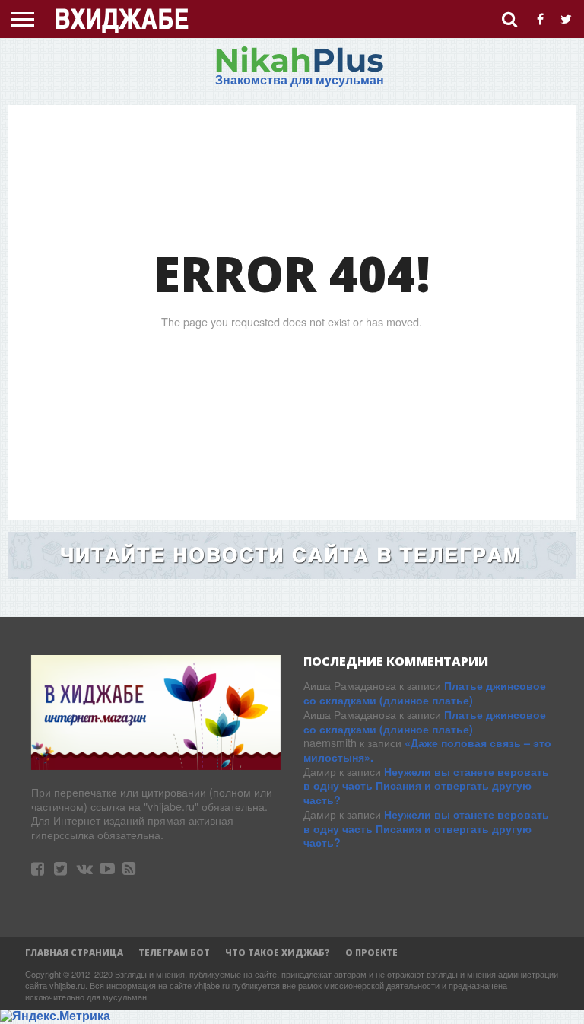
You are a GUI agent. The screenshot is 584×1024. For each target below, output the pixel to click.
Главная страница (74, 952)
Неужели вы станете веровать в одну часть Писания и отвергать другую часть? (426, 785)
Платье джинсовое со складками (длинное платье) (424, 693)
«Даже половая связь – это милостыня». (427, 750)
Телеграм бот (174, 952)
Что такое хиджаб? (277, 952)
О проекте (371, 952)
